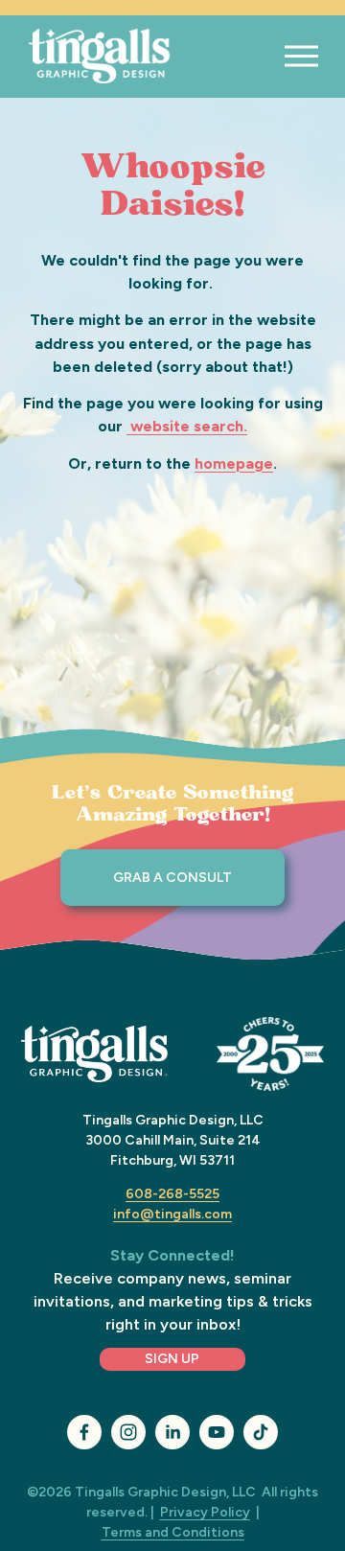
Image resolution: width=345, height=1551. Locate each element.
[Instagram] (128, 1432)
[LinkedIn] (172, 1432)
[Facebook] (84, 1432)
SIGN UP (172, 1359)
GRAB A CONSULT (172, 877)
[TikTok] (260, 1432)
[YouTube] (216, 1432)
